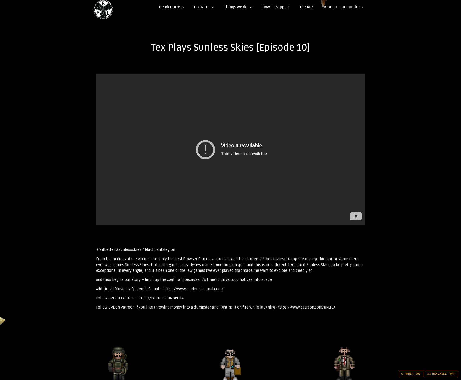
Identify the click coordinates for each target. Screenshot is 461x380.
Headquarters (171, 7)
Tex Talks (201, 7)
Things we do (235, 7)
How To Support (276, 7)
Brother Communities (343, 7)
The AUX (307, 7)
